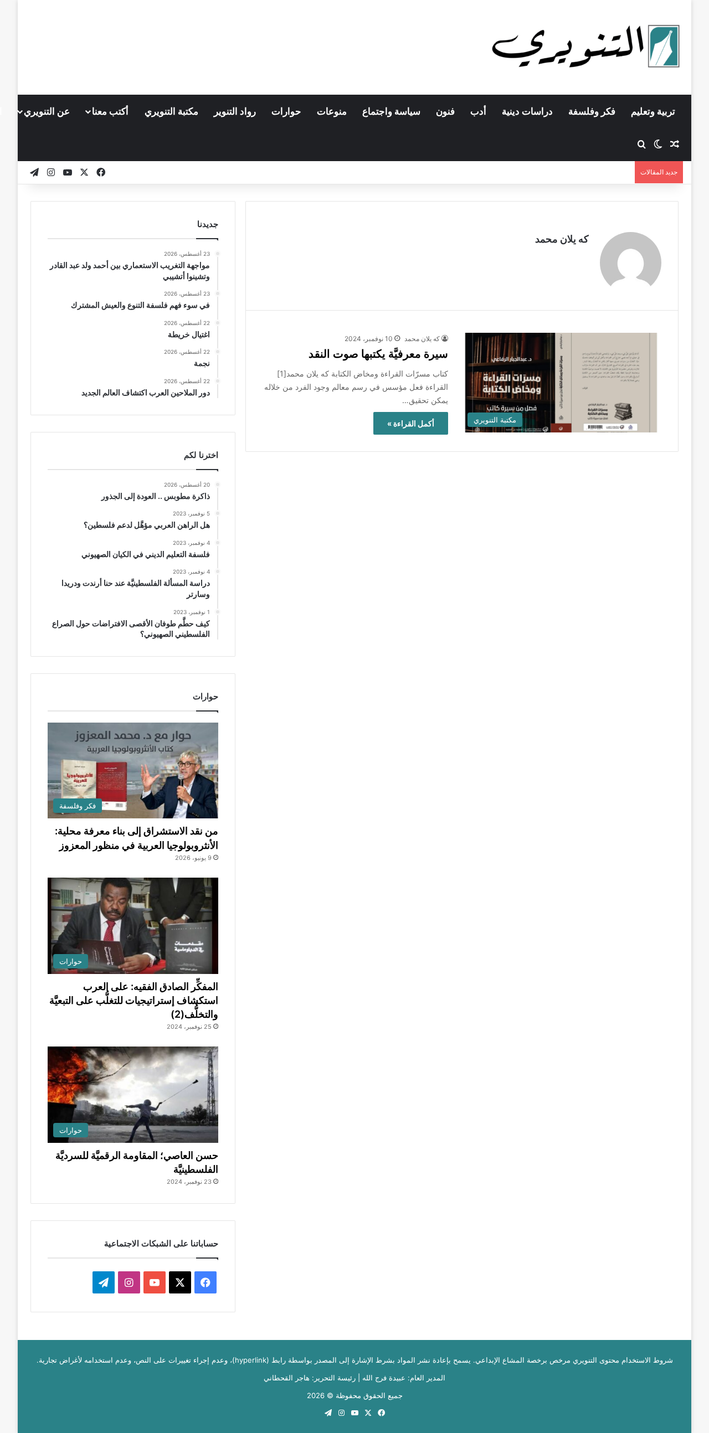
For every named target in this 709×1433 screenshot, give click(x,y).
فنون (445, 111)
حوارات (286, 111)
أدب (478, 111)
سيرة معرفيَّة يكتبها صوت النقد (378, 353)
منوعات (332, 111)
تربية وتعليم (653, 111)
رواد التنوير (235, 111)
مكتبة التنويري (171, 111)
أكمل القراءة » (410, 423)
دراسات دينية (527, 111)
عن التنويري (47, 111)
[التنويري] (586, 47)
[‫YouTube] (154, 1282)
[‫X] (180, 1282)
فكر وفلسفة (591, 111)
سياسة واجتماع (391, 111)
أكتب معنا (110, 111)
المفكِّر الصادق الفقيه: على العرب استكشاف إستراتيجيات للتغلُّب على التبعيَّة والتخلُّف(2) (133, 1000)
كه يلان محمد (562, 239)
